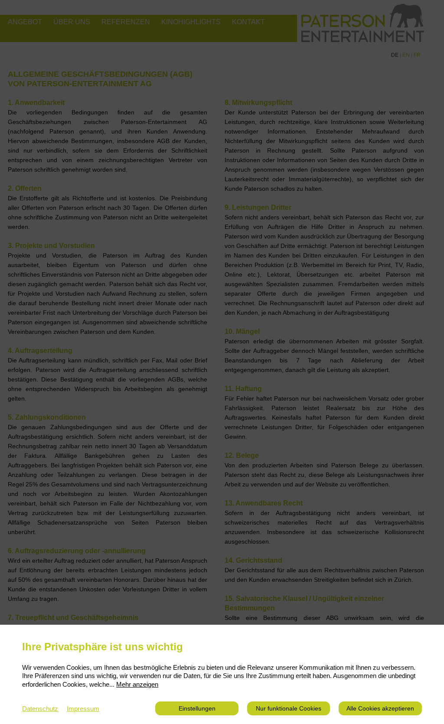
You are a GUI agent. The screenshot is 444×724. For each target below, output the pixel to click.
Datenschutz (40, 708)
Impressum (83, 708)
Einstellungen (197, 708)
